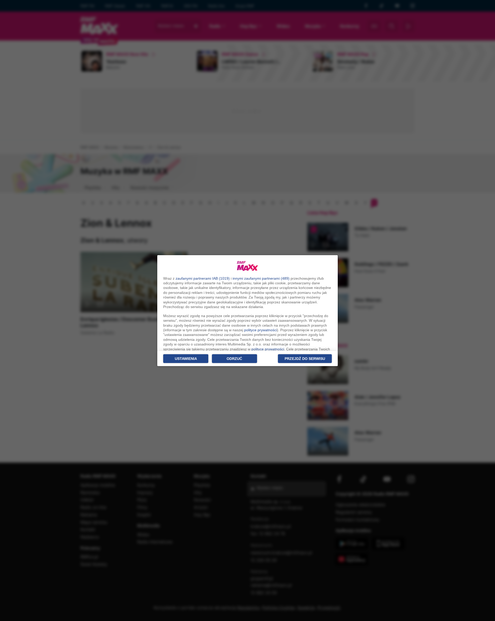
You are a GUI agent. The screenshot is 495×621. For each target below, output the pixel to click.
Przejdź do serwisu (305, 359)
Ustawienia (186, 359)
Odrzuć (234, 359)
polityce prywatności (260, 330)
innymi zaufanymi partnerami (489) (261, 278)
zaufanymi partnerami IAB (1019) (203, 278)
